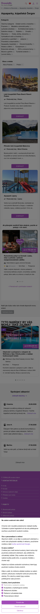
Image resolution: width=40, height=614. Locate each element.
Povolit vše (20, 602)
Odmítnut (20, 610)
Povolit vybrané (20, 606)
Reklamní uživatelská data (13, 593)
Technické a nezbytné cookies (14, 585)
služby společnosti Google (21, 544)
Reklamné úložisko (10, 590)
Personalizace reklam (11, 596)
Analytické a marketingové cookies (16, 588)
